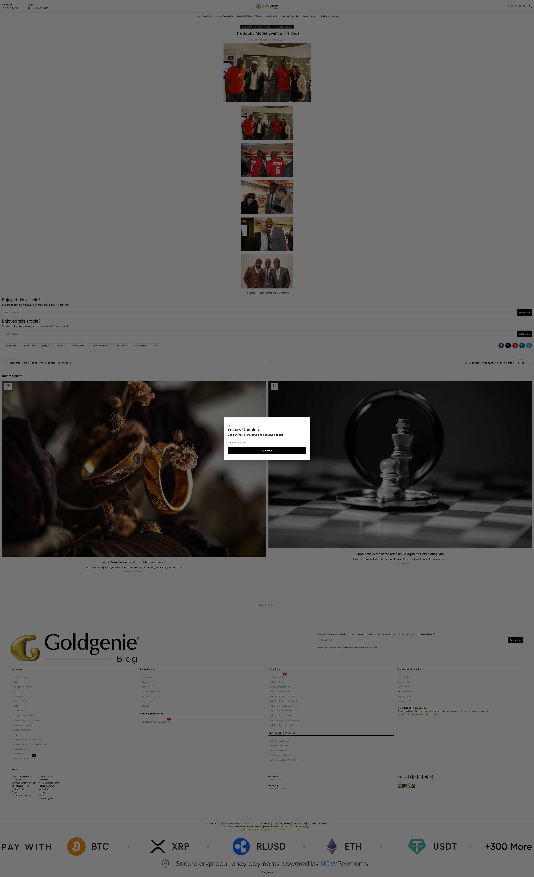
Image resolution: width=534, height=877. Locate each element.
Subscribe (267, 450)
